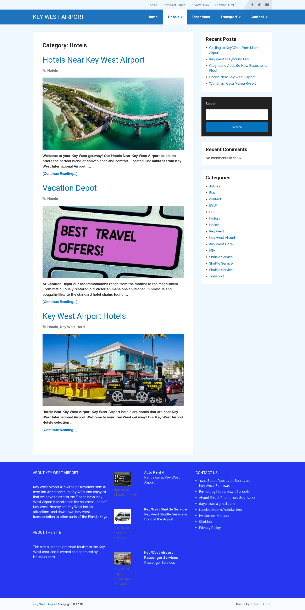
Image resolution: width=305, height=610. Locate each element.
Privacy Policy (200, 4)
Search (211, 104)
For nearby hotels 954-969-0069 (224, 492)
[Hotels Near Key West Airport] (113, 114)
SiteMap (205, 522)
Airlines (214, 186)
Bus (212, 193)
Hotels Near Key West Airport (94, 59)
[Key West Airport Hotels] (113, 370)
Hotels (173, 17)
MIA (212, 251)
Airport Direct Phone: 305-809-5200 (227, 498)
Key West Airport (174, 4)
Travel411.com (261, 604)
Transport (228, 17)
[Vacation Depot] (113, 242)
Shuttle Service (221, 257)
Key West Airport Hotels (84, 316)
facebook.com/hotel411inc (220, 510)
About (153, 4)
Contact (257, 17)
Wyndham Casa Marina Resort (232, 83)
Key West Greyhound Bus (229, 59)
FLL (212, 212)
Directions (201, 17)
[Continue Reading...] (60, 174)
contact (215, 199)
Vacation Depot (70, 188)
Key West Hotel (72, 327)
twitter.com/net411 (214, 516)
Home (153, 17)
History (214, 218)
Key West (216, 231)
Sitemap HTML (225, 4)
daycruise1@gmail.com (217, 504)
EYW (213, 206)
